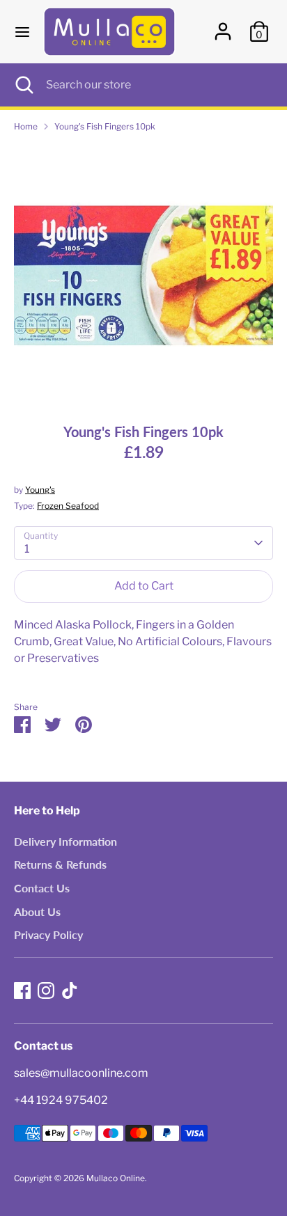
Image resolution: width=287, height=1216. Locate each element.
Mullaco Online (115, 1178)
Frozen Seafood (68, 505)
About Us (37, 911)
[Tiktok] (69, 990)
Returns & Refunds (60, 864)
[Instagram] (46, 990)
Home (26, 126)
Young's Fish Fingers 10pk (104, 126)
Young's (40, 489)
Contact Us (42, 887)
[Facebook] (22, 990)
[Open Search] (23, 85)
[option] (143, 272)
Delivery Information (65, 841)
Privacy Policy (48, 934)
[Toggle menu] (22, 31)
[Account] (223, 25)
